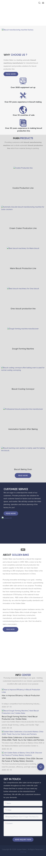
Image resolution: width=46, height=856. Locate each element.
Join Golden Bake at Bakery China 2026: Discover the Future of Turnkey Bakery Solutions (22, 759)
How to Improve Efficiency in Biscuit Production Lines (21, 696)
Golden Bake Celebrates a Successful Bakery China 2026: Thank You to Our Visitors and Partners (23, 738)
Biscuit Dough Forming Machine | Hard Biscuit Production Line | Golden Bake (20, 717)
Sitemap (23, 852)
